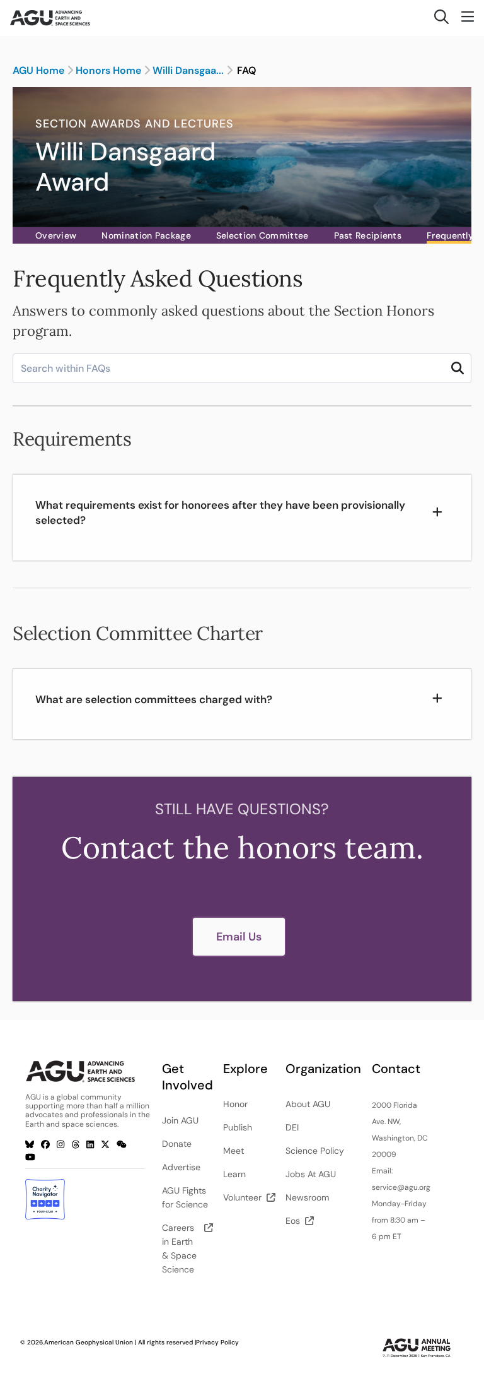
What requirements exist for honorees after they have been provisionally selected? (220, 512)
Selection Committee (262, 235)
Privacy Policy (217, 1342)
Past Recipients (368, 235)
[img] (457, 368)
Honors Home (108, 70)
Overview (55, 235)
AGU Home (38, 70)
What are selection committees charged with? (153, 699)
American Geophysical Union (88, 1342)
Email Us (239, 936)
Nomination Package (145, 235)
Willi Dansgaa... (188, 70)
